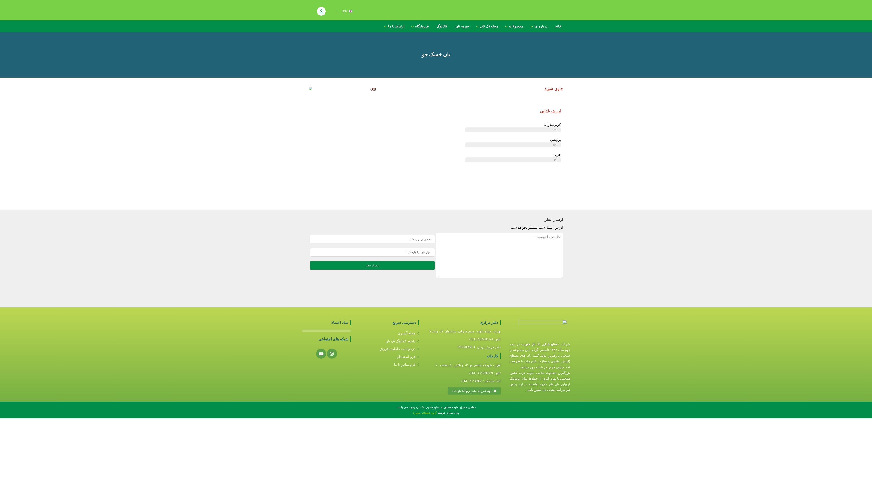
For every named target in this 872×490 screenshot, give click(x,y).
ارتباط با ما (396, 26)
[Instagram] (332, 354)
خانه (558, 26)
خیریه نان (462, 26)
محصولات (516, 26)
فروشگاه (422, 26)
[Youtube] (321, 354)
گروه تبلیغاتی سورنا (425, 412)
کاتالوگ (442, 26)
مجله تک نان (489, 26)
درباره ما (540, 26)
